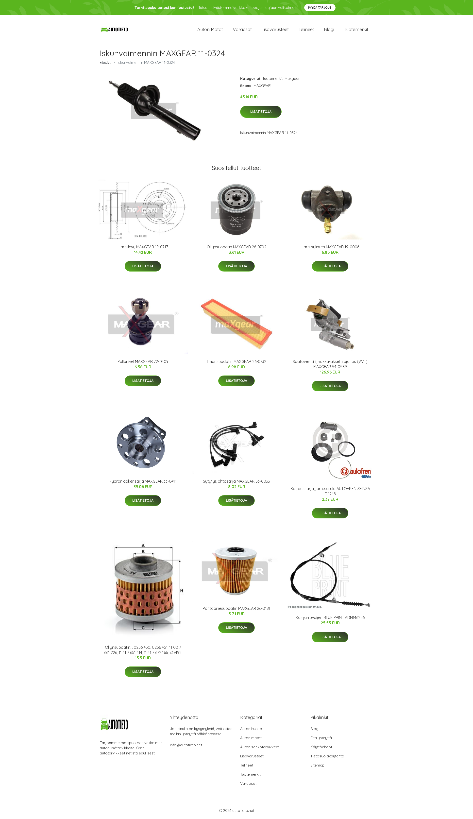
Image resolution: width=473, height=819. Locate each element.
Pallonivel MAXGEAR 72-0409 (143, 361)
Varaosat (242, 29)
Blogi (329, 29)
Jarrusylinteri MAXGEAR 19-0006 (330, 246)
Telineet (306, 29)
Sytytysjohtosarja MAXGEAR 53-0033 (236, 481)
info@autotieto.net (186, 745)
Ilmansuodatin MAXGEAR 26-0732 (236, 361)
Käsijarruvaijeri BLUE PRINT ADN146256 (330, 617)
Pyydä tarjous (320, 7)
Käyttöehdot (321, 747)
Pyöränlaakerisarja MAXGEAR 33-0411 (142, 481)
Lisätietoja (260, 111)
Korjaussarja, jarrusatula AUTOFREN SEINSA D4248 (330, 491)
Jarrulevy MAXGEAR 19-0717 (143, 246)
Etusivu (106, 62)
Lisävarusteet (275, 29)
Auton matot (210, 29)
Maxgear (292, 78)
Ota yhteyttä (321, 737)
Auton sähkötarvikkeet (259, 747)
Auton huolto (251, 728)
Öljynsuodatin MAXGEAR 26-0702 (236, 246)
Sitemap (317, 765)
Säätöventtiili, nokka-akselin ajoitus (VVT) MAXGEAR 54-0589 (330, 364)
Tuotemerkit (356, 29)
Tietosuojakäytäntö (327, 756)
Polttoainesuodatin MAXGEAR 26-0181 (236, 608)
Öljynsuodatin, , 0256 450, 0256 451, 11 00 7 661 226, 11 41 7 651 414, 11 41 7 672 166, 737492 (143, 650)
